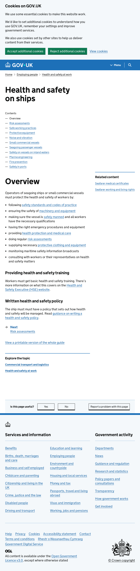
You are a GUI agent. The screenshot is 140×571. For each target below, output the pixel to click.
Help (8, 534)
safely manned (54, 217)
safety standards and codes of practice (49, 205)
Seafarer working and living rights (115, 189)
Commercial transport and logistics (27, 364)
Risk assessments (19, 123)
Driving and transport (20, 511)
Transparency (104, 491)
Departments (104, 448)
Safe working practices (22, 128)
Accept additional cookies (25, 51)
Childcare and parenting (22, 475)
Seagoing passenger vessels (25, 147)
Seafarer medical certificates (112, 183)
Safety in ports (17, 166)
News (99, 456)
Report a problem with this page (109, 406)
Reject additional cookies (67, 51)
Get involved (104, 506)
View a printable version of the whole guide (35, 342)
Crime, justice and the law (23, 495)
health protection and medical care (46, 233)
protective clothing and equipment (62, 245)
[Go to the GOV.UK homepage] (19, 65)
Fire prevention (18, 161)
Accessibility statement (59, 534)
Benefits (11, 448)
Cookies (34, 534)
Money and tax (60, 483)
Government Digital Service (24, 544)
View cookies (99, 51)
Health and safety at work (57, 74)
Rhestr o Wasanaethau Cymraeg (60, 539)
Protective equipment (22, 132)
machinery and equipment (57, 211)
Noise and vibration (20, 137)
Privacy (20, 534)
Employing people (27, 74)
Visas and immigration (65, 503)
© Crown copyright (121, 560)
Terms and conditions (20, 539)
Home (8, 74)
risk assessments (40, 239)
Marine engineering (20, 157)
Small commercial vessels (24, 142)
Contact (85, 534)
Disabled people (16, 503)
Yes (49, 406)
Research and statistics (111, 471)
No (70, 406)
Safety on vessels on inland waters (29, 152)
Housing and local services (68, 475)
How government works (111, 499)
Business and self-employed (24, 468)
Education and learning (66, 448)
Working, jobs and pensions (69, 511)
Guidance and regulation (112, 464)
